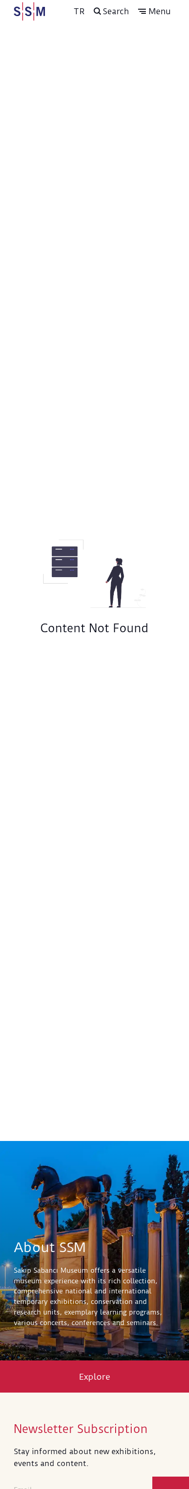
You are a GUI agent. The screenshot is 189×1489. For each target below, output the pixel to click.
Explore (95, 1376)
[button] (154, 11)
